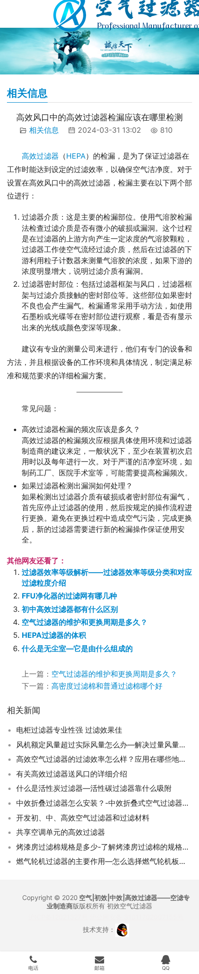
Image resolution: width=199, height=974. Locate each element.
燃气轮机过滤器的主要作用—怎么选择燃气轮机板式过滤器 (104, 861)
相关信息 (44, 130)
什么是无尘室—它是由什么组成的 (77, 648)
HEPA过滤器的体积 (54, 635)
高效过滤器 (40, 155)
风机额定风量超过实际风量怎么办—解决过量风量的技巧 (104, 744)
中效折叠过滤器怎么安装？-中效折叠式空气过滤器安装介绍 (104, 803)
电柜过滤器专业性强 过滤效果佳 (69, 729)
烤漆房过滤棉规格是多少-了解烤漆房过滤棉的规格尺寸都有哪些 (104, 846)
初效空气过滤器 (129, 906)
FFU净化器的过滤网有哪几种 (69, 595)
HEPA (76, 155)
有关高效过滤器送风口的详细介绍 (71, 773)
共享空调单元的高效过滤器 (60, 832)
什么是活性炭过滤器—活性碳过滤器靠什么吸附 (94, 788)
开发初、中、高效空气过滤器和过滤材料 (82, 817)
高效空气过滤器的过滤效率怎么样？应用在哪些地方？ (104, 759)
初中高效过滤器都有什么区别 (70, 609)
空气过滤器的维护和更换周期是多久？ (85, 622)
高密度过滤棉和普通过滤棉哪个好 (106, 685)
